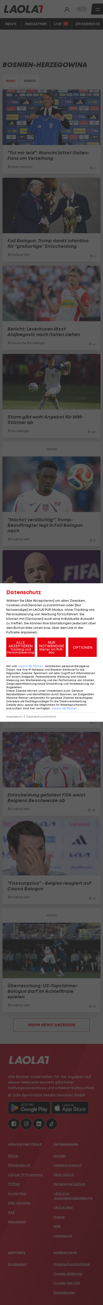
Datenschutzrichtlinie (41, 716)
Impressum (14, 716)
